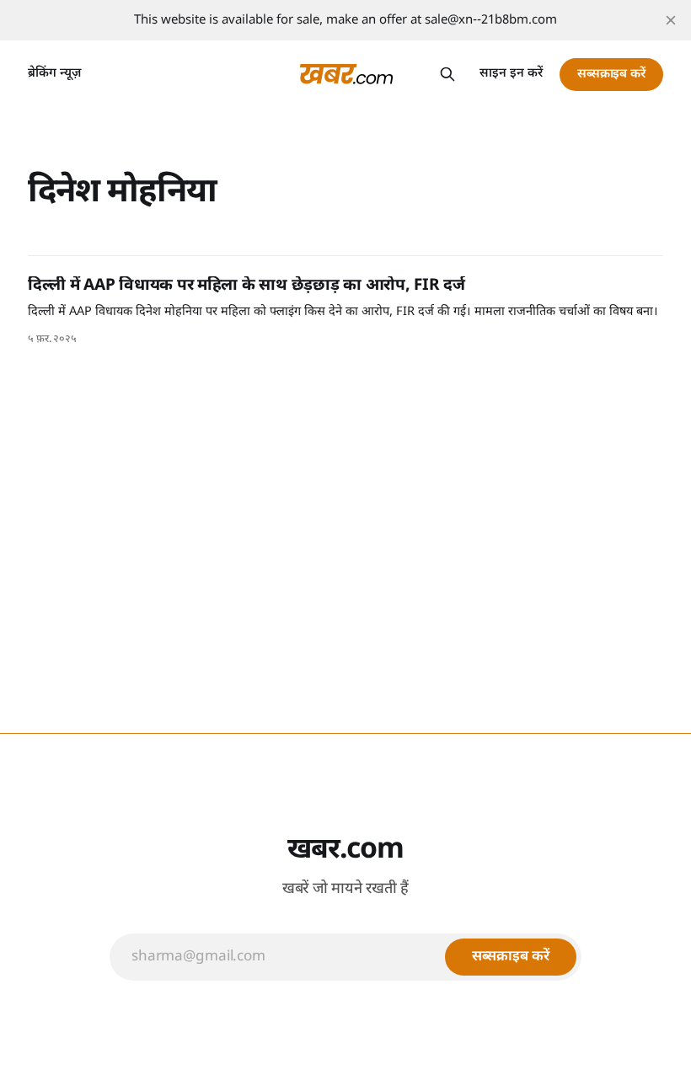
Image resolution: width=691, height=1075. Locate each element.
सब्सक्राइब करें (611, 75)
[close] (670, 20)
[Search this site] (447, 74)
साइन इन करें (511, 74)
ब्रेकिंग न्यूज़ (54, 74)
